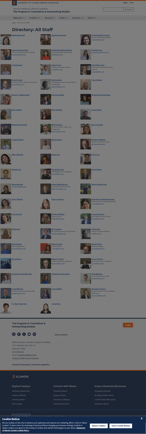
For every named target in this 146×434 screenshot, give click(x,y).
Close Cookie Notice (121, 425)
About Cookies (98, 425)
